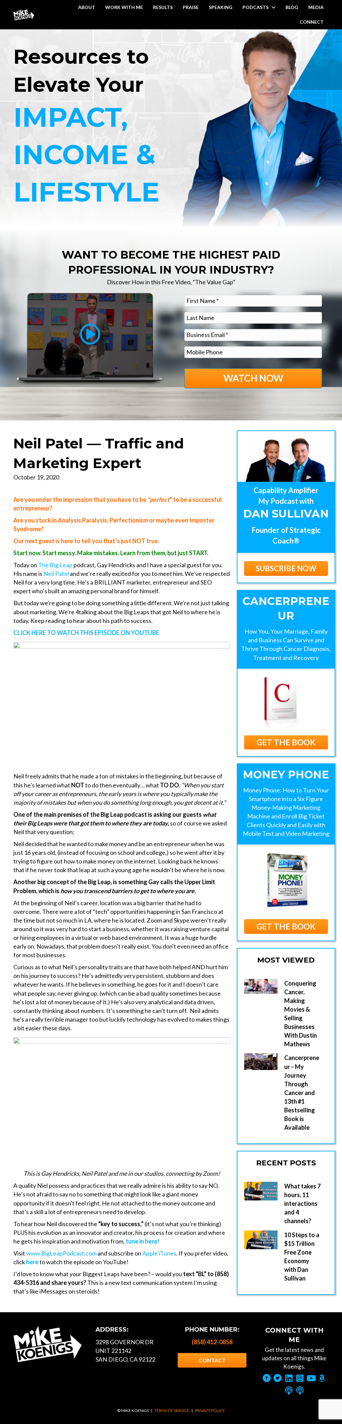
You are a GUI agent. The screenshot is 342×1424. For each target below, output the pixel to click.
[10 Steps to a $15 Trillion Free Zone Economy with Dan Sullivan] (261, 1239)
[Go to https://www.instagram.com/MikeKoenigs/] (300, 1378)
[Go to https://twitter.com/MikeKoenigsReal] (278, 1379)
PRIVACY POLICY (210, 1410)
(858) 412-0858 (212, 1342)
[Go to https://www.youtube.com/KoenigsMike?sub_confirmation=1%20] (311, 1378)
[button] (286, 742)
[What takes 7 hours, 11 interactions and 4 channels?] (261, 1191)
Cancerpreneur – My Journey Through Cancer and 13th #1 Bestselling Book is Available (301, 1092)
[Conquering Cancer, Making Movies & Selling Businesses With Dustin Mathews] (261, 986)
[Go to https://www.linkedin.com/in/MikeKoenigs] (289, 1378)
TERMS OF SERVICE (171, 1410)
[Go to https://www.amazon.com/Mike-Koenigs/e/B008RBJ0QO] (322, 1378)
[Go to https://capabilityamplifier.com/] (289, 1391)
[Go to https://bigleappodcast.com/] (300, 1391)
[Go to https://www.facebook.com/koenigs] (267, 1379)
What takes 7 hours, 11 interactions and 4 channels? (302, 1203)
